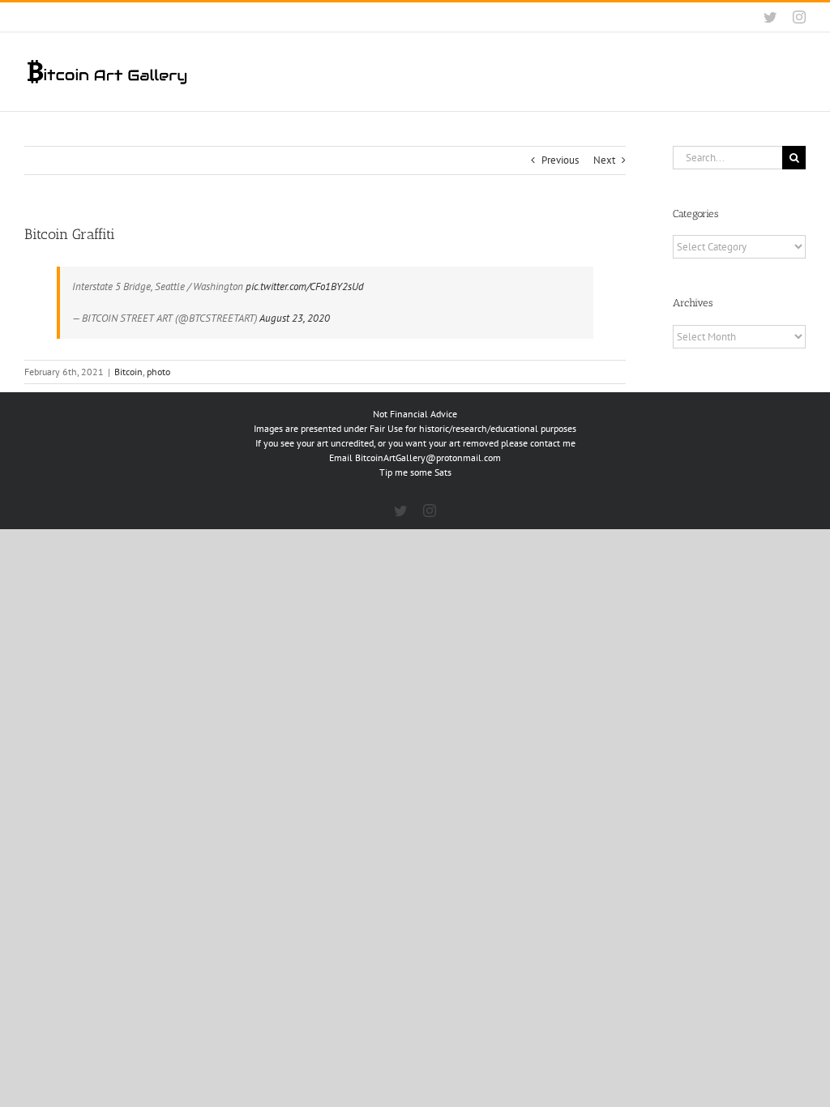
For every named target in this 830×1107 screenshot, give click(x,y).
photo (158, 371)
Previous (560, 160)
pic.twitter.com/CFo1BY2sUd (305, 286)
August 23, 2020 (294, 318)
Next (604, 160)
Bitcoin (128, 371)
